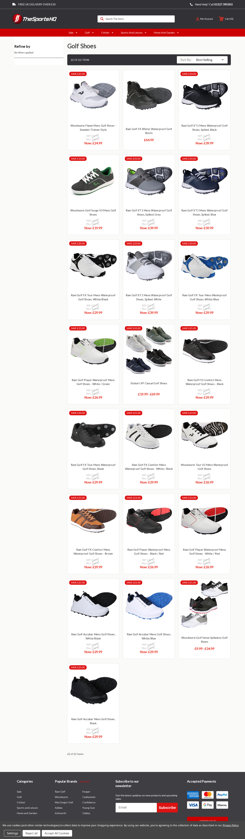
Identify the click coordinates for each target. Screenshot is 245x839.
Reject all (31, 833)
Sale (71, 32)
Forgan (86, 791)
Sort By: (186, 60)
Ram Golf (60, 791)
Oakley (86, 813)
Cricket (105, 32)
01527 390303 (223, 4)
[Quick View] (112, 77)
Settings (12, 833)
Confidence (88, 802)
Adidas (59, 807)
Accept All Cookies (57, 833)
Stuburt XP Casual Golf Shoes (149, 383)
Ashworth (60, 813)
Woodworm (61, 796)
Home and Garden (164, 32)
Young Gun (88, 807)
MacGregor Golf (64, 802)
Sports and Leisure (131, 32)
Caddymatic (89, 796)
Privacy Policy (230, 825)
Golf (87, 32)
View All (84, 781)
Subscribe (167, 808)
